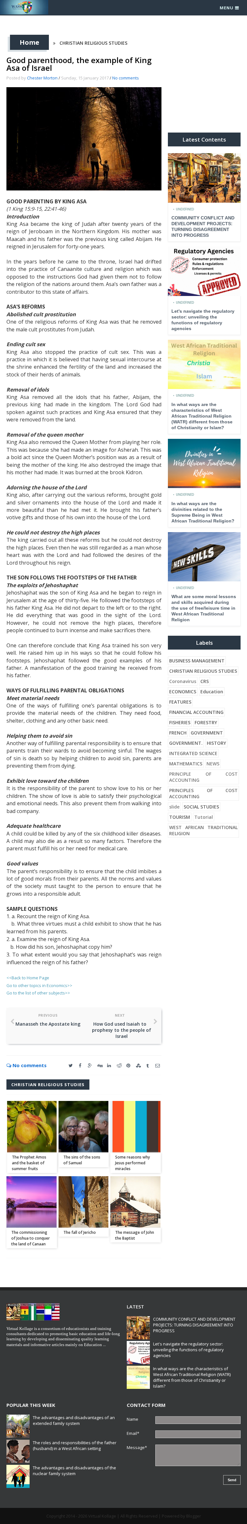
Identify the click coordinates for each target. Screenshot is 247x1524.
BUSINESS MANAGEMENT (196, 661)
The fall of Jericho (79, 1232)
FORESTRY (206, 722)
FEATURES (180, 702)
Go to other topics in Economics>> (39, 985)
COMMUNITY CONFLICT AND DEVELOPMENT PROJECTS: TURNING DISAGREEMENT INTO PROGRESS (194, 1325)
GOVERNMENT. (186, 743)
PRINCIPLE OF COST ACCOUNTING (203, 777)
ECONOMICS (182, 691)
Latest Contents (204, 139)
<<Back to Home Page (27, 978)
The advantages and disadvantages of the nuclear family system (74, 1470)
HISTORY (216, 743)
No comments (125, 78)
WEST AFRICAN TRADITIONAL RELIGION (203, 830)
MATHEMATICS (185, 764)
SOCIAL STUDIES (201, 807)
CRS (204, 681)
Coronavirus (182, 681)
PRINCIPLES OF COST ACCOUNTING (203, 793)
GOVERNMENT (207, 733)
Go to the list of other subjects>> (38, 993)
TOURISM (179, 817)
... (104, 1344)
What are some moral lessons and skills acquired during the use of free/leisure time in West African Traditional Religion (203, 608)
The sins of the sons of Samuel (81, 1160)
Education (211, 691)
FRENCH (178, 733)
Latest (135, 1306)
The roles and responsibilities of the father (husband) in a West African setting (74, 1445)
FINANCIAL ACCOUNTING (196, 712)
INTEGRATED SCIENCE (193, 753)
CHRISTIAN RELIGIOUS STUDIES (93, 43)
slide (174, 807)
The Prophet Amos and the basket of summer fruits (29, 1162)
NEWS (212, 764)
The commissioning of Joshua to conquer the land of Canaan (30, 1238)
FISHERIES (179, 722)
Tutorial (203, 817)
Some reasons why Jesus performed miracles (132, 1162)
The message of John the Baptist (134, 1235)
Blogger (193, 1516)
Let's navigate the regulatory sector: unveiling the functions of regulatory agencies (188, 1349)
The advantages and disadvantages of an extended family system (74, 1420)
